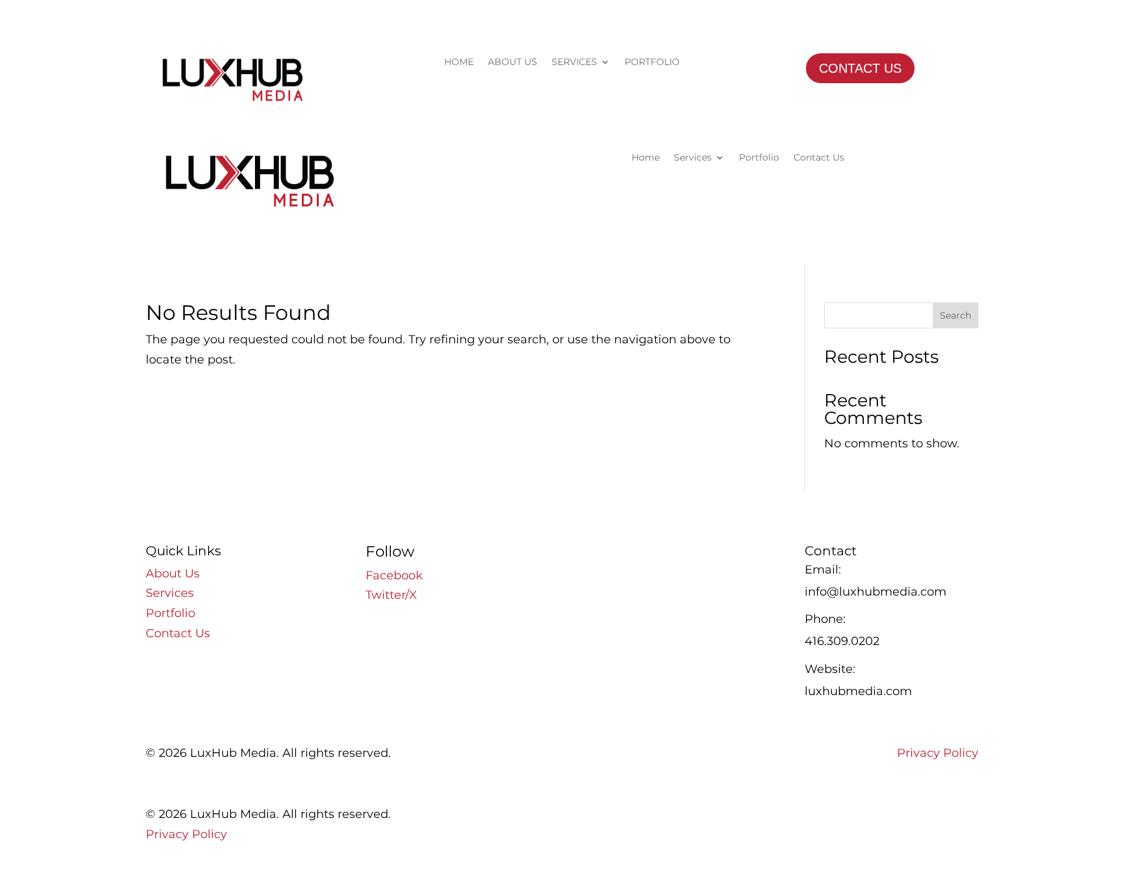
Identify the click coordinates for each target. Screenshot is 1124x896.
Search (955, 315)
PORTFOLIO (652, 62)
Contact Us (819, 158)
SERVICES (574, 62)
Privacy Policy (937, 753)
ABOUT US (512, 62)
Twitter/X (391, 595)
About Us (173, 573)
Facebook (394, 575)
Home (646, 158)
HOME (459, 62)
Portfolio (759, 158)
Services (693, 158)
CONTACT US (860, 68)
